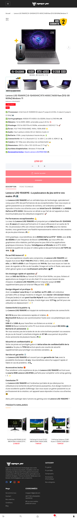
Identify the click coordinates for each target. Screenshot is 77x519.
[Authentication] (74, 516)
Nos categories (50, 482)
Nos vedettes (10, 499)
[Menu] (3, 516)
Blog (7, 506)
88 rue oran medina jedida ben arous (31, 502)
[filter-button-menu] (8, 4)
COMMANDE (38, 180)
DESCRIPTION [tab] (11, 187)
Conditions (9, 503)
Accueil (8, 13)
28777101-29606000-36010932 (32, 497)
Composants (49, 474)
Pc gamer (48, 467)
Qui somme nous (11, 493)
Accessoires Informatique (49, 478)
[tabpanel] (38, 295)
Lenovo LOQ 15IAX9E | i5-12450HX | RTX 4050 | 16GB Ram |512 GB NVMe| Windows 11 (41, 13)
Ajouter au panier (40, 173)
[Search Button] (21, 516)
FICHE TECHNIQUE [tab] (26, 187)
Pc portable (49, 470)
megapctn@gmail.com (32, 493)
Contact (8, 496)
